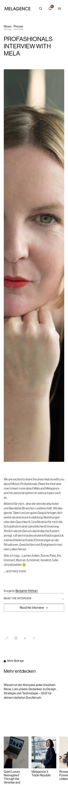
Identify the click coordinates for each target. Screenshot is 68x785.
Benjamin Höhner (26, 591)
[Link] (7, 638)
